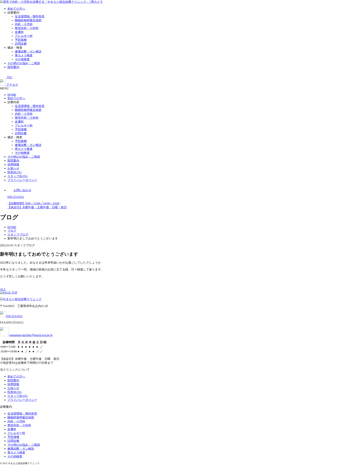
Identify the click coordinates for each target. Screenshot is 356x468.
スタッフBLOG (17, 176)
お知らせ (13, 168)
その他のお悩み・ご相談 (23, 63)
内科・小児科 (24, 24)
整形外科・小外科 (27, 28)
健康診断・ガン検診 (28, 51)
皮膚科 (19, 32)
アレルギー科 (24, 35)
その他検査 (22, 59)
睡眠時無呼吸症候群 (28, 20)
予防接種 (21, 39)
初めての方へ (16, 8)
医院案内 (13, 67)
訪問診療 (21, 43)
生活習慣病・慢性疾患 (29, 16)
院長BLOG (14, 172)
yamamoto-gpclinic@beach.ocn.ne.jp (30, 335)
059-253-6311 (14, 316)
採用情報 (13, 164)
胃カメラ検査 (24, 55)
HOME (11, 94)
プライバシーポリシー (22, 180)
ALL (3, 289)
